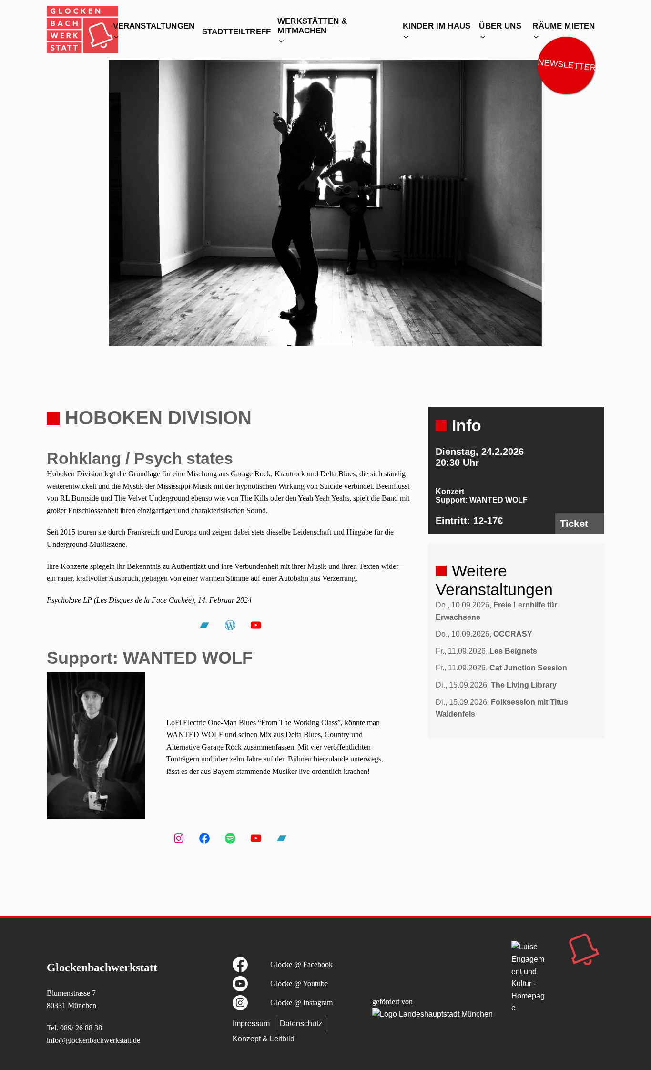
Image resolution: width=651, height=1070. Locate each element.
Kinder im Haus (436, 26)
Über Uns (500, 26)
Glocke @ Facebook (301, 964)
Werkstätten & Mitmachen (312, 26)
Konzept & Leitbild (264, 1039)
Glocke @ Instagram (301, 1002)
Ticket (574, 523)
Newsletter (566, 65)
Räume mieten (563, 26)
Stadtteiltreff (236, 31)
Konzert (450, 491)
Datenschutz (301, 1023)
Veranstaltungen (154, 26)
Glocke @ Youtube (299, 983)
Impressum (251, 1023)
